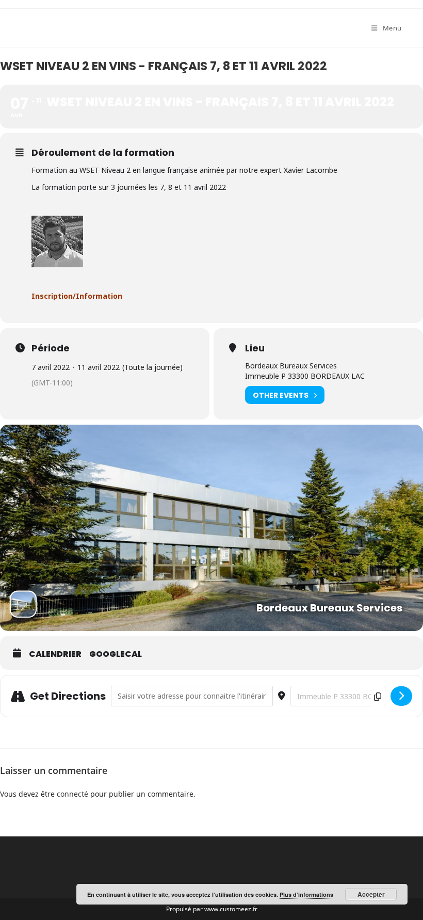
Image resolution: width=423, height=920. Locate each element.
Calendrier (55, 654)
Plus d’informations (306, 894)
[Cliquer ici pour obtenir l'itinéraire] (401, 696)
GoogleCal (115, 654)
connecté (72, 794)
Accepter (371, 894)
